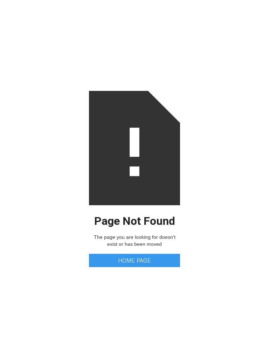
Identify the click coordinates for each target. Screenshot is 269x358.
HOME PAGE (134, 260)
